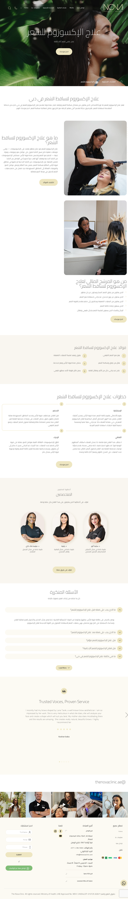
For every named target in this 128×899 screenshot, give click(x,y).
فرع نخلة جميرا (88, 873)
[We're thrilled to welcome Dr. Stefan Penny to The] (38, 805)
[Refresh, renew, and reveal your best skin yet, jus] (13, 805)
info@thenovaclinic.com (84, 854)
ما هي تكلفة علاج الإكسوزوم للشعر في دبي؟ (95, 656)
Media (72, 8)
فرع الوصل (89, 830)
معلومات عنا (35, 8)
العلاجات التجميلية (48, 8)
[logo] (113, 8)
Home (26, 8)
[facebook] (60, 831)
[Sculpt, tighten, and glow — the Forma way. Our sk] (115, 805)
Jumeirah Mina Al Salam (84, 880)
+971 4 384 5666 (77, 847)
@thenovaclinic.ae (110, 782)
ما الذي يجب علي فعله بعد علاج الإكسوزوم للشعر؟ (93, 632)
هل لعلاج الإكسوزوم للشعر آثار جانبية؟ (99, 648)
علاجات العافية (61, 8)
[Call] (15, 8)
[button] (64, 610)
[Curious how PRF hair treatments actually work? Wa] (64, 805)
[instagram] (55, 831)
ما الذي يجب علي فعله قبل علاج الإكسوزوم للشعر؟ (93, 609)
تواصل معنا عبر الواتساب (17, 868)
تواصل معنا (80, 8)
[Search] (9, 8)
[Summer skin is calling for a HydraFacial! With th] (89, 805)
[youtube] (60, 836)
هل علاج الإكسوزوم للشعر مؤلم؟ (101, 640)
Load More (62, 667)
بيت (121, 81)
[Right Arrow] (127, 714)
